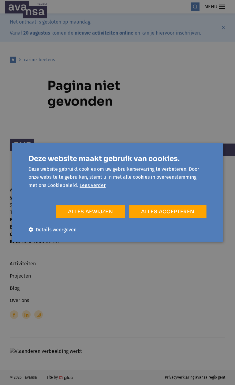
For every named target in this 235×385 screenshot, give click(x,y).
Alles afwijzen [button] (90, 211)
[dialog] (117, 192)
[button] (52, 230)
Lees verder (93, 185)
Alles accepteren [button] (167, 211)
